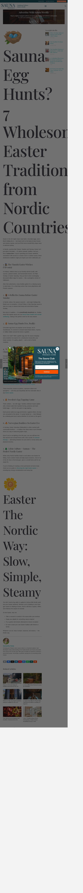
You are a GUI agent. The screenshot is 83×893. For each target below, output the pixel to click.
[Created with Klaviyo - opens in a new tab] (34, 380)
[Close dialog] (57, 348)
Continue (47, 372)
